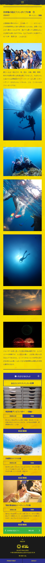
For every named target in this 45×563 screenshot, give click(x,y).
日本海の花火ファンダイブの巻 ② (14, 530)
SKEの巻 (31, 530)
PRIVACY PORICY (11, 561)
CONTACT (33, 561)
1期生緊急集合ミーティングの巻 (18, 505)
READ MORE (22, 431)
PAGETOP (22, 541)
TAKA (40, 15)
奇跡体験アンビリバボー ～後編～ (19, 411)
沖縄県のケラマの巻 (13, 458)
